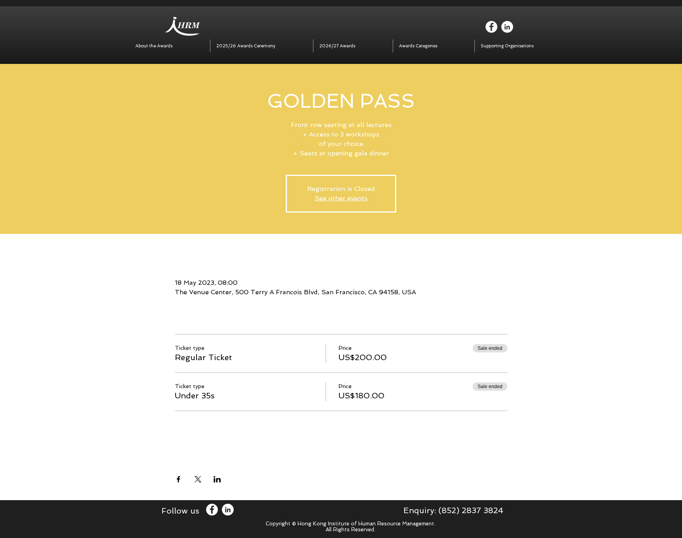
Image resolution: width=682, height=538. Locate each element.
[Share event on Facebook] (178, 479)
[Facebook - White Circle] (491, 27)
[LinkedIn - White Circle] (507, 27)
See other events (341, 198)
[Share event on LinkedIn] (217, 479)
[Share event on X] (198, 479)
